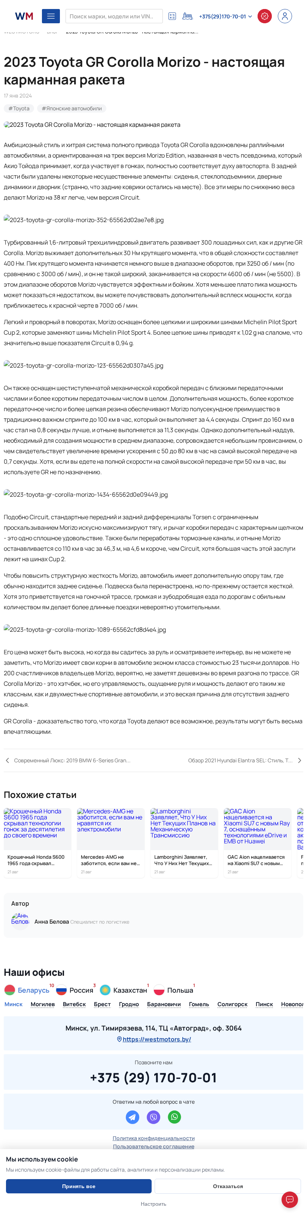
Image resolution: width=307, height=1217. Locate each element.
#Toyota (19, 108)
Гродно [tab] (129, 1004)
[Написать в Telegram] (132, 1117)
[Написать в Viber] (153, 1117)
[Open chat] (290, 1199)
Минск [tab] (13, 1004)
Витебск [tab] (74, 1004)
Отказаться (228, 1186)
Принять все (78, 1186)
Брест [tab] (102, 1004)
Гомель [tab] (199, 1004)
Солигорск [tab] (232, 1004)
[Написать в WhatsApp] (174, 1117)
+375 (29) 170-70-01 (153, 1076)
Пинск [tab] (264, 1004)
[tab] (26, 990)
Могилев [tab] (43, 1004)
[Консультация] (265, 16)
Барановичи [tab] (164, 1004)
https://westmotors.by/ (157, 1039)
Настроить (153, 1204)
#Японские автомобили (72, 108)
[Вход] (285, 16)
